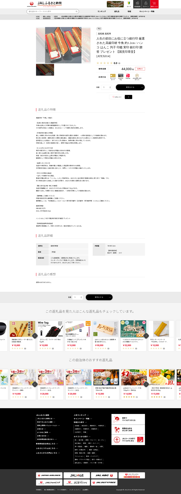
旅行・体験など (97, 459)
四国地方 (94, 429)
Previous (35, 336)
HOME (38, 16)
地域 (129, 11)
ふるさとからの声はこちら (46, 453)
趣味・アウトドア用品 (82, 459)
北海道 (77, 426)
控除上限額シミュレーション (47, 425)
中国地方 (86, 429)
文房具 (56, 16)
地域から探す (79, 422)
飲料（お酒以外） (81, 450)
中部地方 (101, 426)
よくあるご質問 (42, 432)
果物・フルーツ (90, 440)
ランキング (102, 11)
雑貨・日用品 (46, 16)
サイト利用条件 (61, 490)
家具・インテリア (92, 456)
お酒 (101, 446)
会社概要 (85, 490)
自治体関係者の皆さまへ (45, 439)
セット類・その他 (96, 463)
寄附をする (130, 87)
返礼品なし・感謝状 (81, 463)
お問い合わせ (41, 436)
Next (146, 336)
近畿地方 (78, 429)
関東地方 (93, 426)
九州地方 (78, 432)
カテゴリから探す (81, 437)
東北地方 (84, 426)
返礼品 (116, 11)
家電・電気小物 (80, 453)
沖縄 (84, 432)
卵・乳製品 (78, 446)
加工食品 (78, 443)
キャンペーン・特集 (146, 11)
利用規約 (38, 490)
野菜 (84, 443)
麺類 (86, 446)
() (119, 63)
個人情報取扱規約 (49, 490)
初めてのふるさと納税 (45, 422)
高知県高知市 (46, 18)
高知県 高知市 (104, 33)
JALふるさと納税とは (44, 418)
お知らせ (40, 429)
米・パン (101, 440)
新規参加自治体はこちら (45, 444)
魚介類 (81, 440)
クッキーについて (74, 490)
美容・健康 (91, 453)
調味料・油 (93, 446)
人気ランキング (80, 415)
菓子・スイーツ (93, 443)
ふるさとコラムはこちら (45, 448)
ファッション (79, 456)
